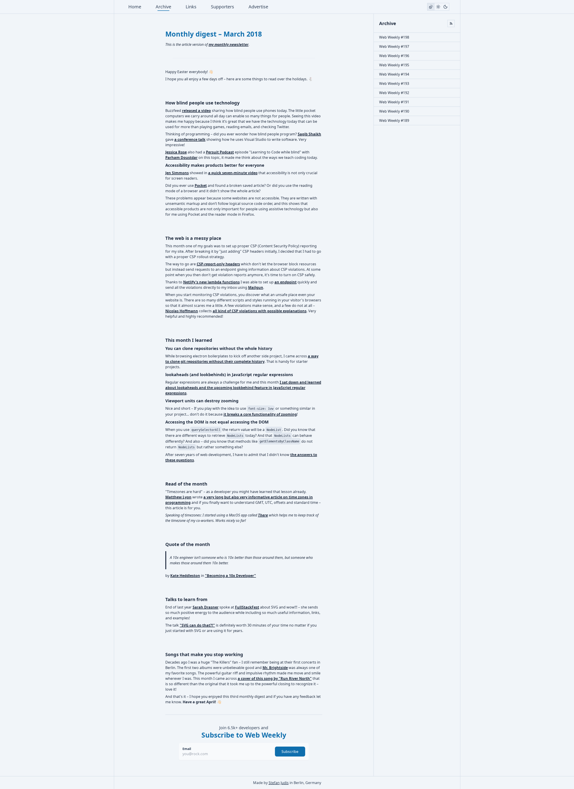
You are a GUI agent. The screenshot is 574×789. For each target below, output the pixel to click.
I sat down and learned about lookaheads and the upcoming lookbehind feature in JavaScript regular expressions (243, 388)
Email (186, 749)
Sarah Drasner (206, 607)
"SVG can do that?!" (197, 625)
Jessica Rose (176, 152)
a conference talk (189, 139)
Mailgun (255, 287)
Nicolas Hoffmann (181, 310)
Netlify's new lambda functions (211, 282)
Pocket (201, 185)
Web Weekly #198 (394, 37)
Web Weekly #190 (394, 111)
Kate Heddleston (185, 575)
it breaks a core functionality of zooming (260, 414)
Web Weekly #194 (394, 74)
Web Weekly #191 (394, 101)
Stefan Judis (279, 782)
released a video (196, 110)
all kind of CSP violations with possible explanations (260, 310)
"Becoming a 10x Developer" (230, 575)
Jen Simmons (177, 172)
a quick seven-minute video (233, 172)
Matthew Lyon (178, 497)
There (263, 515)
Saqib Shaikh (309, 134)
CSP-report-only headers (218, 263)
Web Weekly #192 (394, 92)
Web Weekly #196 (394, 55)
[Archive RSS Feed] (451, 23)
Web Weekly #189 (394, 120)
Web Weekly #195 (394, 64)
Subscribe (289, 751)
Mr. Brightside (275, 667)
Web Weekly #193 (394, 83)
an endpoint (285, 282)
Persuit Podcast (220, 152)
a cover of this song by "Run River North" (275, 678)
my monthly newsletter (229, 44)
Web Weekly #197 (394, 46)
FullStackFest (247, 607)
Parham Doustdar (181, 157)
